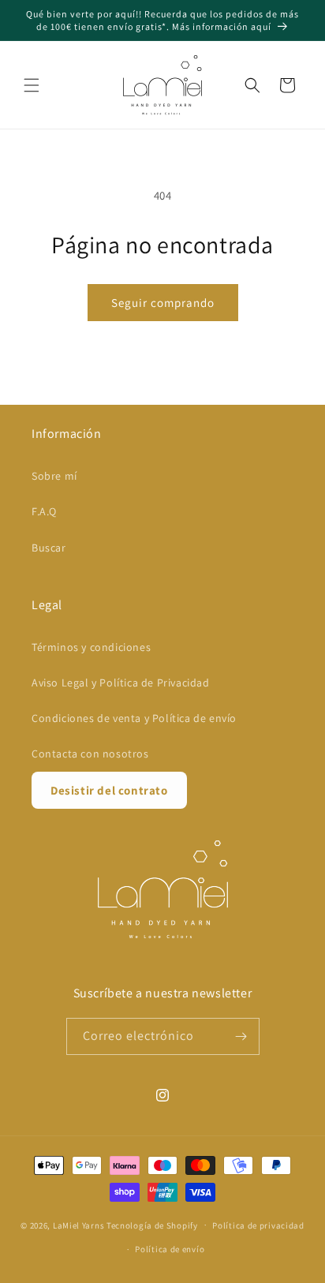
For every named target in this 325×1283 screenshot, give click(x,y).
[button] (31, 85)
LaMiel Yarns (78, 1224)
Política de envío (169, 1249)
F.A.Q (44, 511)
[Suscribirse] (241, 1036)
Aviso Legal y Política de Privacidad (121, 682)
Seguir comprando (163, 302)
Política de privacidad (258, 1225)
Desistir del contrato (109, 790)
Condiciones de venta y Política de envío (134, 718)
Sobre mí (54, 476)
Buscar (49, 548)
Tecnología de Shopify (152, 1224)
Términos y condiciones (91, 647)
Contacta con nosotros (90, 753)
